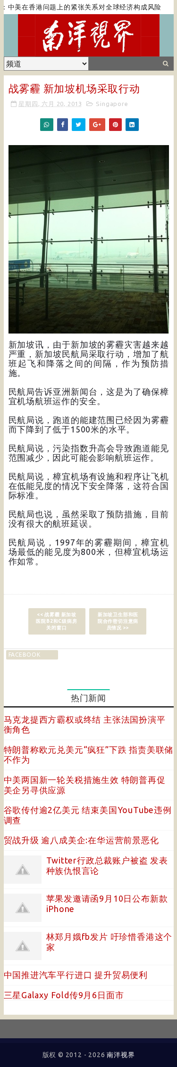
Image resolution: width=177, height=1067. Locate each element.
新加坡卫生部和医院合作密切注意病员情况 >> (118, 621)
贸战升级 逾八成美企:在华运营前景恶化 (81, 840)
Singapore (112, 103)
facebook (24, 655)
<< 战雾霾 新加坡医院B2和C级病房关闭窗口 (56, 621)
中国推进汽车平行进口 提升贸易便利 (76, 974)
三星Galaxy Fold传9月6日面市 (64, 995)
